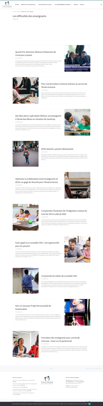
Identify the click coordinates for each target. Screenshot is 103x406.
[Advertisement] (51, 34)
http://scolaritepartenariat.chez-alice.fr (73, 383)
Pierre (75, 381)
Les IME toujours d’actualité (18, 387)
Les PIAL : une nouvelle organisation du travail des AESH (24, 380)
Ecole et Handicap (20, 401)
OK (89, 403)
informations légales (74, 385)
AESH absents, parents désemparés (57, 149)
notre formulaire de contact (77, 380)
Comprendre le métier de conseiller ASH (59, 276)
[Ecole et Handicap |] (7, 4)
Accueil (14, 11)
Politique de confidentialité (71, 387)
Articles (18, 11)
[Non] (101, 404)
